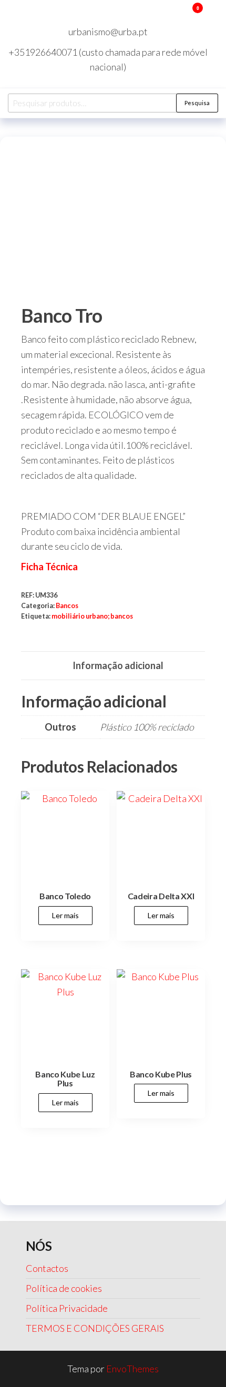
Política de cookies (64, 1288)
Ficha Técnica (49, 566)
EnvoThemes (132, 1368)
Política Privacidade (67, 1308)
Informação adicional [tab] (118, 665)
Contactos (47, 1268)
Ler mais (65, 915)
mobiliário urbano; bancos (92, 616)
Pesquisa (197, 102)
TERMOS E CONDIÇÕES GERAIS (95, 1328)
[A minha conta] (182, 14)
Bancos (67, 606)
